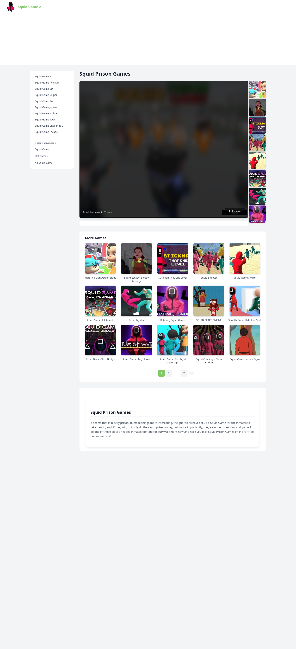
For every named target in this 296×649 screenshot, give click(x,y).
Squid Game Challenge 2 (49, 125)
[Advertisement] (148, 39)
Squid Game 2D (44, 88)
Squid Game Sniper (46, 95)
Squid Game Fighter (46, 113)
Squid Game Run (44, 101)
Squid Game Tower (46, 119)
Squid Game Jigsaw (46, 107)
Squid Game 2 (43, 76)
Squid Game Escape (46, 131)
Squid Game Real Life (47, 82)
